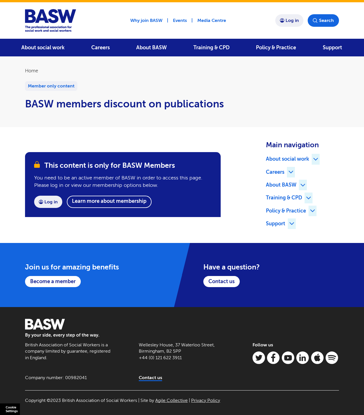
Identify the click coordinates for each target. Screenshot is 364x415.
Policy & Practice (276, 47)
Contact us (221, 281)
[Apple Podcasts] (317, 357)
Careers (100, 47)
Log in (292, 20)
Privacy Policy (205, 400)
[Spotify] (332, 357)
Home (31, 70)
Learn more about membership (109, 201)
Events (180, 20)
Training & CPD (211, 47)
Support (332, 47)
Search (326, 20)
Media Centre (211, 20)
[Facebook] (273, 357)
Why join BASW (146, 20)
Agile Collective (171, 400)
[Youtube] (288, 357)
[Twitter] (259, 357)
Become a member (53, 281)
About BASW (151, 47)
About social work (43, 47)
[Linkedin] (302, 357)
